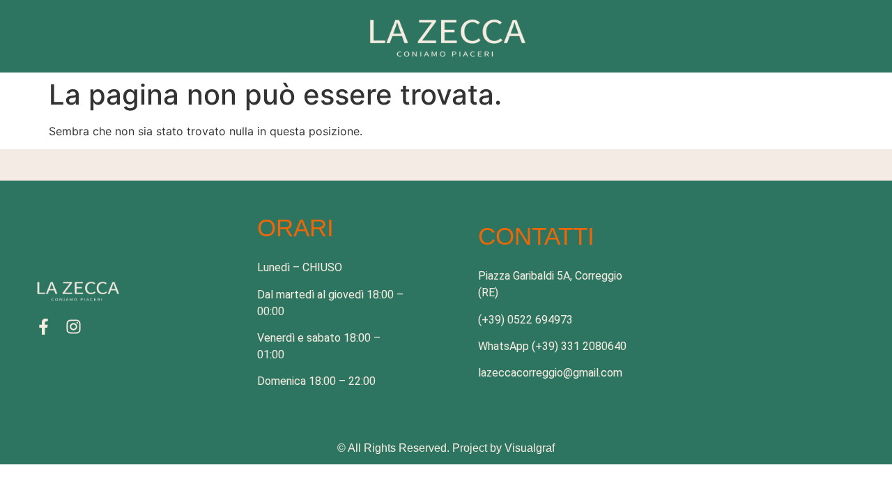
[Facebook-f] (44, 327)
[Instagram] (74, 327)
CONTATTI (536, 236)
